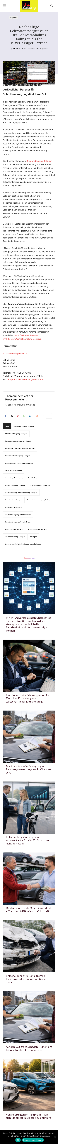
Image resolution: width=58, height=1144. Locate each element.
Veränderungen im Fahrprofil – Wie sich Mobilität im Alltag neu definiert (28, 1116)
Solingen (33, 537)
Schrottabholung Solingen (39, 161)
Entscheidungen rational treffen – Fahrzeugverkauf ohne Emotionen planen (26, 979)
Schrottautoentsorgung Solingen (39, 500)
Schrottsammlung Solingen (15, 537)
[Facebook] (5, 416)
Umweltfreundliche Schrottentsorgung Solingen (23, 544)
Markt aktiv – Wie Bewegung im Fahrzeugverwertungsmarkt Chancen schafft (28, 769)
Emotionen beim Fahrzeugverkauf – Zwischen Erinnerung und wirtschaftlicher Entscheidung (27, 698)
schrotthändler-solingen (14, 529)
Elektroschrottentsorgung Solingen (18, 441)
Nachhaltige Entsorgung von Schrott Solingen (22, 478)
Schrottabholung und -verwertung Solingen (21, 492)
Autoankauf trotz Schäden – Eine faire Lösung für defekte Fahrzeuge (29, 1048)
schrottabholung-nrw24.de (21, 404)
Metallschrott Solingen (13, 470)
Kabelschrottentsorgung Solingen (17, 456)
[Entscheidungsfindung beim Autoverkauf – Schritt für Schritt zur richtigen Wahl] (29, 808)
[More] (49, 416)
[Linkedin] (30, 416)
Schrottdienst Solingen (13, 507)
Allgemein (14, 17)
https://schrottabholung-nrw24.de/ (26, 379)
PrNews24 (16, 48)
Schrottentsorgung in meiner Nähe (18, 515)
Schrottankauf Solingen (13, 500)
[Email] (42, 416)
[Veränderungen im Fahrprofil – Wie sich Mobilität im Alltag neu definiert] (29, 1085)
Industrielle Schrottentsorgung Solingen (20, 448)
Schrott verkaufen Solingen (15, 485)
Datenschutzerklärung (33, 1140)
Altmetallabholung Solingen (23, 426)
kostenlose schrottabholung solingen (19, 463)
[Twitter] (11, 416)
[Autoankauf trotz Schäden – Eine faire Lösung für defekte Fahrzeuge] (29, 1017)
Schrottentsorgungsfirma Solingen (18, 522)
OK (18, 1140)
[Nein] (54, 1137)
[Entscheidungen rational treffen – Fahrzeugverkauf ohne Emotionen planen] (29, 946)
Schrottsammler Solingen (37, 529)
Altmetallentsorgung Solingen (16, 434)
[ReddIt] (36, 416)
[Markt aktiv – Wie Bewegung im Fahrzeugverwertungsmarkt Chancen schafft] (29, 737)
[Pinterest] (18, 416)
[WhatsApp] (24, 416)
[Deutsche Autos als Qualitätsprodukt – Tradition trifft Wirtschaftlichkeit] (29, 878)
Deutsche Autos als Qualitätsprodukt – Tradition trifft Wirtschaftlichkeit (28, 909)
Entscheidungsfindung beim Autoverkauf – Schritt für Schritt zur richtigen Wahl (28, 840)
